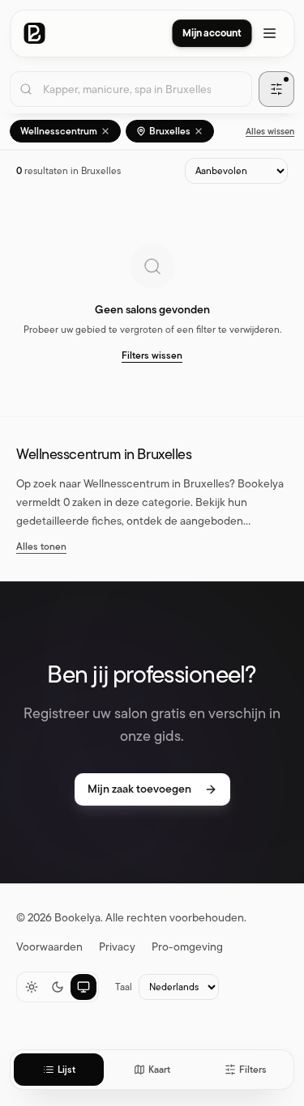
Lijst (66, 1069)
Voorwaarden (49, 947)
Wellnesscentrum (58, 131)
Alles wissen (270, 131)
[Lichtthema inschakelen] (32, 987)
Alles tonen (41, 546)
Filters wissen (152, 355)
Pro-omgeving (187, 947)
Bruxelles (170, 131)
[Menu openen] (269, 33)
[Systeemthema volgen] (83, 987)
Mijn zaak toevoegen (139, 789)
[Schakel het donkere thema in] (58, 987)
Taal (123, 987)
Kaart (159, 1069)
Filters (253, 1069)
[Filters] (276, 89)
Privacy (117, 947)
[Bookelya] (34, 33)
